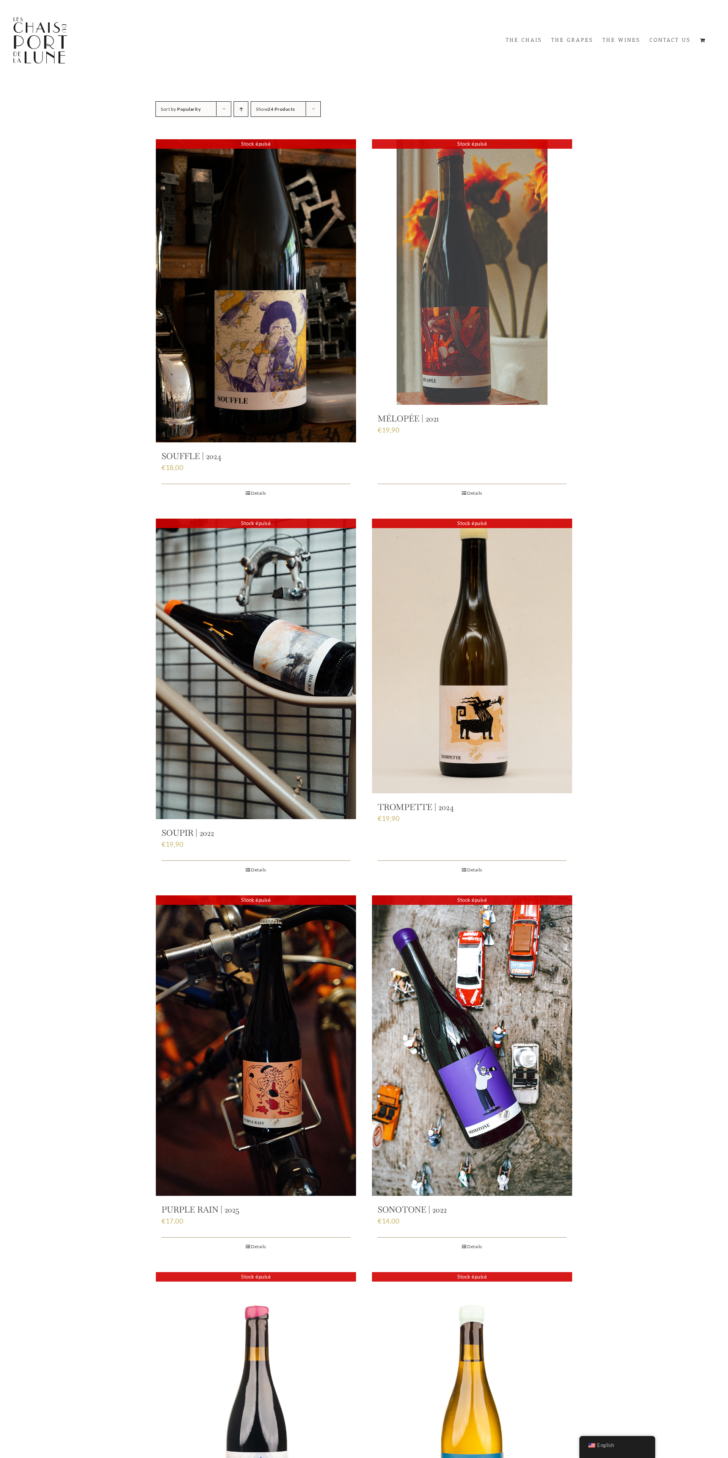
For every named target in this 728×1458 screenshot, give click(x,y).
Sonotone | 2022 (412, 1209)
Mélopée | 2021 (408, 418)
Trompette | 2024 (416, 807)
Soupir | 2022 (188, 832)
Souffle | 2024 (191, 456)
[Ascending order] (241, 109)
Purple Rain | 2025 (200, 1209)
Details (258, 493)
